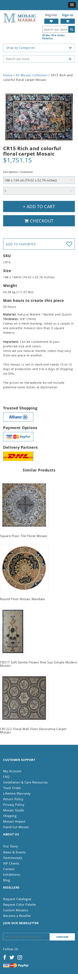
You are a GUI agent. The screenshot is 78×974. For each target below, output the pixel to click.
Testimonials (12, 858)
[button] (72, 5)
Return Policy (13, 799)
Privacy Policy (13, 804)
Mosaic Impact (14, 821)
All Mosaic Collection (32, 75)
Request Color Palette (19, 904)
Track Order (12, 788)
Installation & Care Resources (25, 782)
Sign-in (67, 15)
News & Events (14, 852)
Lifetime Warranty (17, 793)
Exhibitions (11, 874)
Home (7, 75)
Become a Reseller (17, 916)
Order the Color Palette (53, 37)
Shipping (9, 816)
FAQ (6, 777)
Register (51, 15)
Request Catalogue (17, 899)
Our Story (10, 846)
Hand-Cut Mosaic (16, 827)
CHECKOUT (41, 221)
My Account (12, 771)
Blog (6, 880)
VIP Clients (11, 863)
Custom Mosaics (15, 910)
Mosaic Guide (13, 810)
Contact (9, 869)
